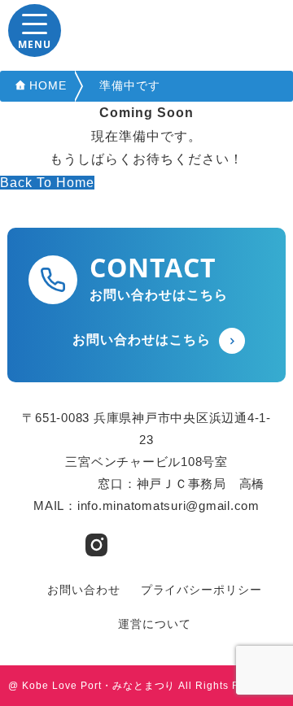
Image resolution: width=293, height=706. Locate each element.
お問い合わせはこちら (141, 339)
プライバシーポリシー (202, 589)
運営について (154, 623)
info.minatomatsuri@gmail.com (168, 505)
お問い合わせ (83, 589)
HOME (48, 85)
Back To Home (47, 183)
